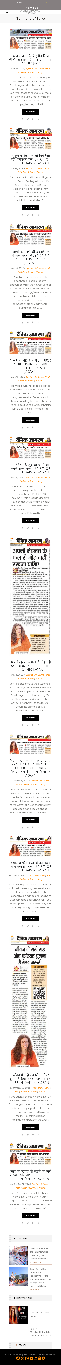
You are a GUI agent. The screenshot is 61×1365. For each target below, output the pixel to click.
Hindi (47, 68)
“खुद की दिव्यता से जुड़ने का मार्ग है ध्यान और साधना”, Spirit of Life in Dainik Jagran (30, 1175)
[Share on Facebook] (22, 119)
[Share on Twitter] (28, 119)
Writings (39, 72)
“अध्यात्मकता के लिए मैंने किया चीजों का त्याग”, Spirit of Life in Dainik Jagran (30, 59)
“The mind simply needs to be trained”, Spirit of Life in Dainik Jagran (30, 366)
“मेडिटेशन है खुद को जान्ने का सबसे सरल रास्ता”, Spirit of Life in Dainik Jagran (30, 468)
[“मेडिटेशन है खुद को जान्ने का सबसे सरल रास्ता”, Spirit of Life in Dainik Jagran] (30, 447)
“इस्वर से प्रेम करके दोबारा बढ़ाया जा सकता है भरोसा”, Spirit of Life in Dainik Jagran (30, 866)
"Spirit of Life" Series (35, 68)
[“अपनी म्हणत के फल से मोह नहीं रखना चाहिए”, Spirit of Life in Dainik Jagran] (30, 596)
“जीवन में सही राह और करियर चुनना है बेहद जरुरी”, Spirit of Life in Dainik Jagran (30, 1078)
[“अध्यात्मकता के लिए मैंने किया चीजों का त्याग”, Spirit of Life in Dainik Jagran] (30, 39)
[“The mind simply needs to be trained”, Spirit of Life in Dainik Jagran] (30, 342)
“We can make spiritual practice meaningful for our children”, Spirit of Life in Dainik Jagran (30, 768)
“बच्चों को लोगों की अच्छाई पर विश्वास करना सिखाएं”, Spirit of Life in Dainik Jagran (30, 257)
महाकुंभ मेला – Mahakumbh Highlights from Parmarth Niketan (40, 1332)
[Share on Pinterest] (38, 119)
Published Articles (26, 72)
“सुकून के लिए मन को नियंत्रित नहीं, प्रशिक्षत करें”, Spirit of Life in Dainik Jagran (30, 159)
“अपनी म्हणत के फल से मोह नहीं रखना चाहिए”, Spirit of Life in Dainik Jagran (30, 665)
